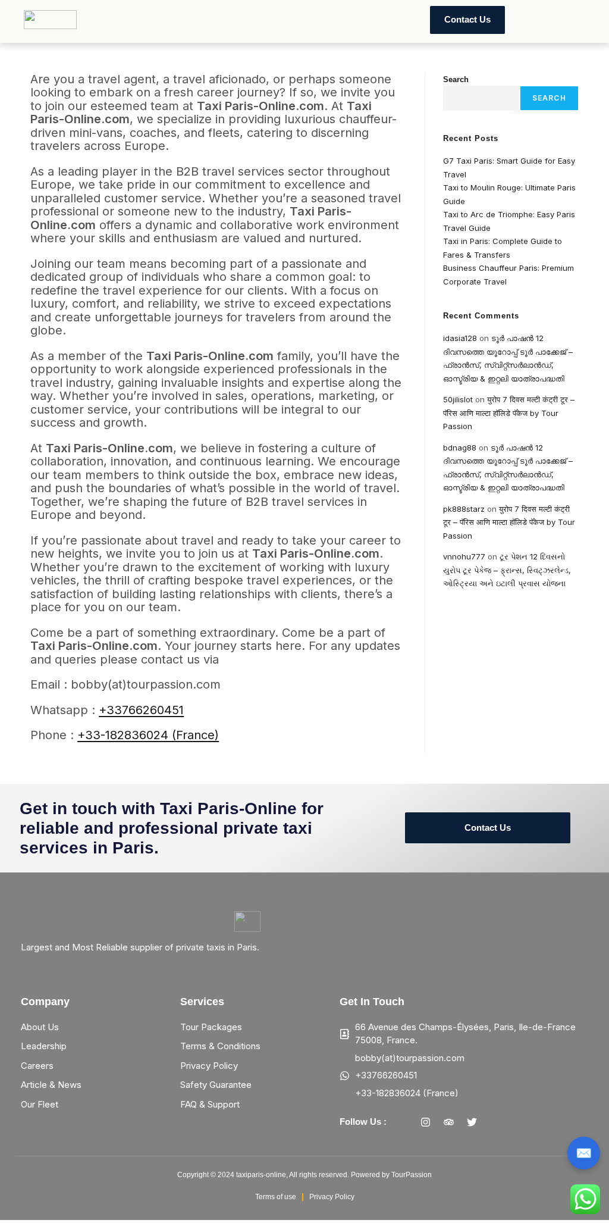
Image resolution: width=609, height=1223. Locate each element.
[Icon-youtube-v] (495, 1122)
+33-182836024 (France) (148, 735)
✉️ (584, 1153)
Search (456, 79)
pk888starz (464, 509)
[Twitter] (472, 1122)
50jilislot (458, 399)
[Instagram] (426, 1122)
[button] (139, 19)
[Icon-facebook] (403, 1122)
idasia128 (460, 338)
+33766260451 (141, 710)
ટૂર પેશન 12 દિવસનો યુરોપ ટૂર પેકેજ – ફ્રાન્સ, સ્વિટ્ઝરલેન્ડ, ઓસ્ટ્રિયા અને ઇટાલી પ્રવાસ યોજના (507, 570)
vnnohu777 (464, 556)
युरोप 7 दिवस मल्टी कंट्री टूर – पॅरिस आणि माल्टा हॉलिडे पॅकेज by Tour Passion (509, 413)
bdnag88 (459, 447)
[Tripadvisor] (449, 1122)
